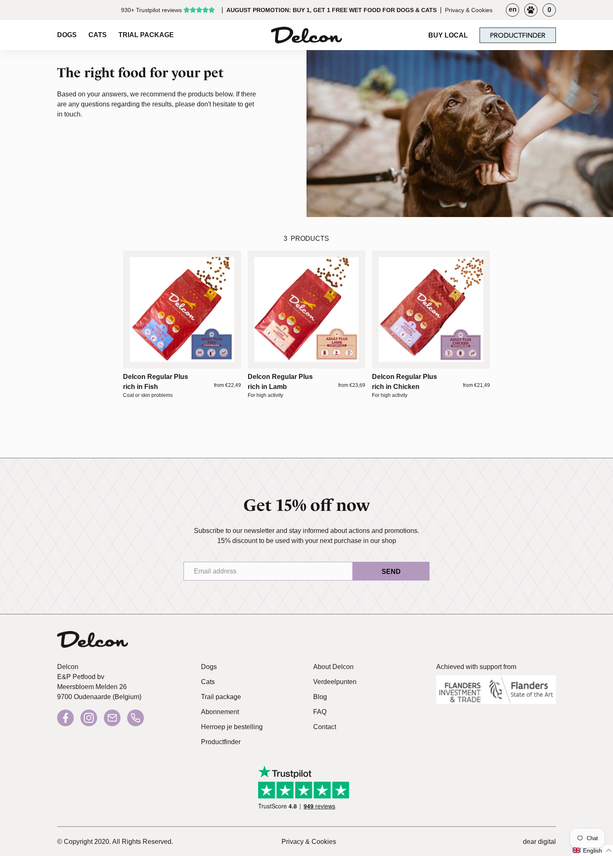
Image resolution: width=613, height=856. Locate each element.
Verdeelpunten (335, 681)
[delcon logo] (92, 641)
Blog (320, 696)
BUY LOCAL (448, 35)
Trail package (221, 696)
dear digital (539, 841)
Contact (324, 726)
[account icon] (531, 10)
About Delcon (333, 666)
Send (391, 571)
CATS (97, 34)
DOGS (67, 34)
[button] (592, 850)
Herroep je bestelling (232, 726)
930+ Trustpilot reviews (151, 10)
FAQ (320, 711)
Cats (208, 681)
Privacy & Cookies (468, 10)
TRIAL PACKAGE (146, 34)
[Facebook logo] (65, 718)
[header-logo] (306, 35)
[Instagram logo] (88, 718)
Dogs (209, 666)
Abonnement (220, 711)
